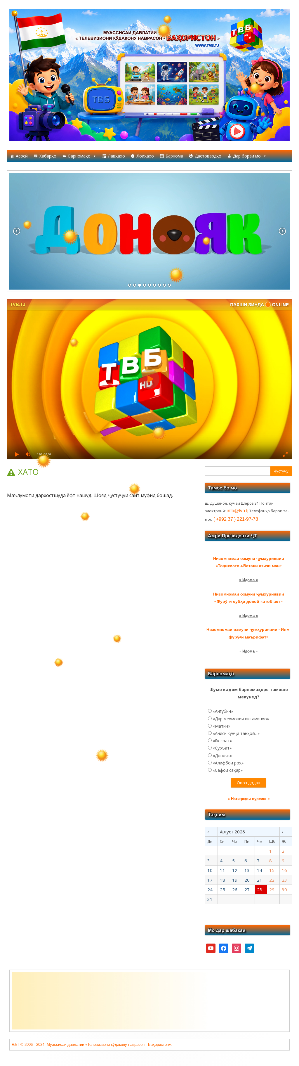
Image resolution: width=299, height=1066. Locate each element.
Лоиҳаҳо (145, 156)
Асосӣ (22, 156)
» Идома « (248, 580)
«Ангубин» (223, 711)
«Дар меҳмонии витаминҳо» (241, 718)
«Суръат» (222, 748)
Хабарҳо (47, 156)
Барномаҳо (79, 156)
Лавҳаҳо (116, 156)
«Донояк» (222, 755)
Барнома (174, 156)
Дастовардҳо (208, 156)
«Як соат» (222, 740)
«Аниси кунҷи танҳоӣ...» (236, 733)
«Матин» (221, 726)
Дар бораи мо (247, 156)
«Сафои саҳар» (228, 770)
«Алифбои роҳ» (228, 763)
